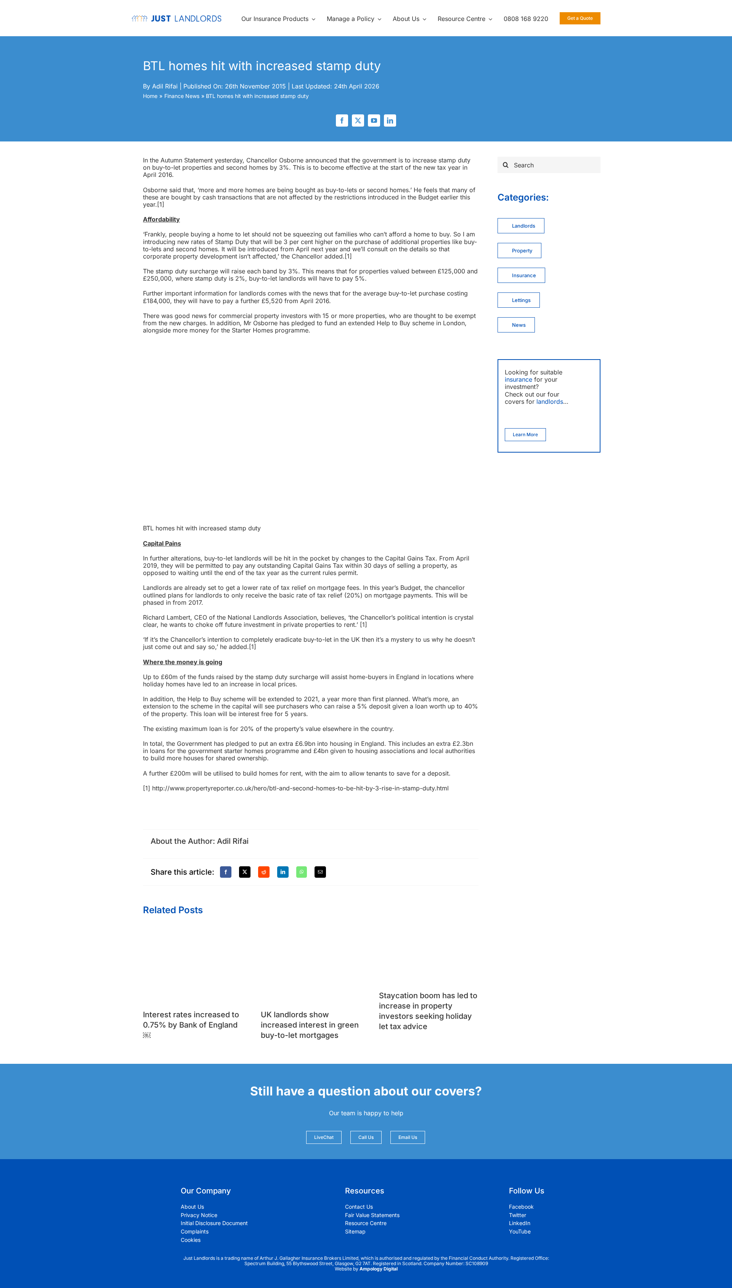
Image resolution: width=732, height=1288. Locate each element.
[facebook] (342, 120)
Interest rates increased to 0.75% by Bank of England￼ (191, 1025)
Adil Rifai (165, 86)
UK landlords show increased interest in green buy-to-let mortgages (310, 1025)
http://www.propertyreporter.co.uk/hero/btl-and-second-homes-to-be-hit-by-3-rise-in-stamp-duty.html (300, 788)
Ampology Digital (379, 1269)
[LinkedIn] (283, 872)
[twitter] (358, 120)
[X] (244, 872)
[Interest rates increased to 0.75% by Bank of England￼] (192, 932)
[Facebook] (225, 872)
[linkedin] (390, 120)
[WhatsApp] (301, 872)
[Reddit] (263, 872)
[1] (160, 204)
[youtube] (374, 120)
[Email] (320, 872)
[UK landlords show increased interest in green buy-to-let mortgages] (310, 932)
